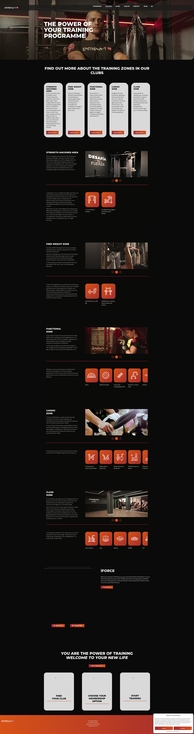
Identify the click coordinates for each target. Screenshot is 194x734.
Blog (145, 6)
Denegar (182, 728)
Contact (136, 6)
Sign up (127, 6)
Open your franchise (93, 724)
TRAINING (108, 6)
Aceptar (164, 728)
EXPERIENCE (97, 6)
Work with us (93, 726)
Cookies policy (169, 731)
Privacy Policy (176, 731)
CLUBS (117, 6)
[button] (112, 180)
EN (152, 6)
